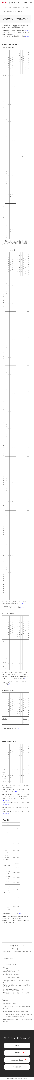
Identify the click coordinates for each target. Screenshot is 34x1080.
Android (21, 791)
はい (13, 948)
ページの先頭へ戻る (7, 958)
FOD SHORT (17, 1067)
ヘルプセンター (15, 2)
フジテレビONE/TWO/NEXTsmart (17, 1059)
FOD (17, 1045)
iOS (16, 791)
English (30, 2)
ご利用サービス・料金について (11, 974)
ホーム (3, 11)
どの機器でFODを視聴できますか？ (13, 990)
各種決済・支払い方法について (11, 1003)
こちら (26, 30)
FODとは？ (6, 968)
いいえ (22, 948)
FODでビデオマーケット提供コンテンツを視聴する (17, 993)
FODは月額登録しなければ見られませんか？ (15, 1011)
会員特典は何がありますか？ (11, 971)
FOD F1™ (17, 1052)
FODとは (19, 11)
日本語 (25, 2)
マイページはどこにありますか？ (12, 977)
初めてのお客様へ (11, 11)
